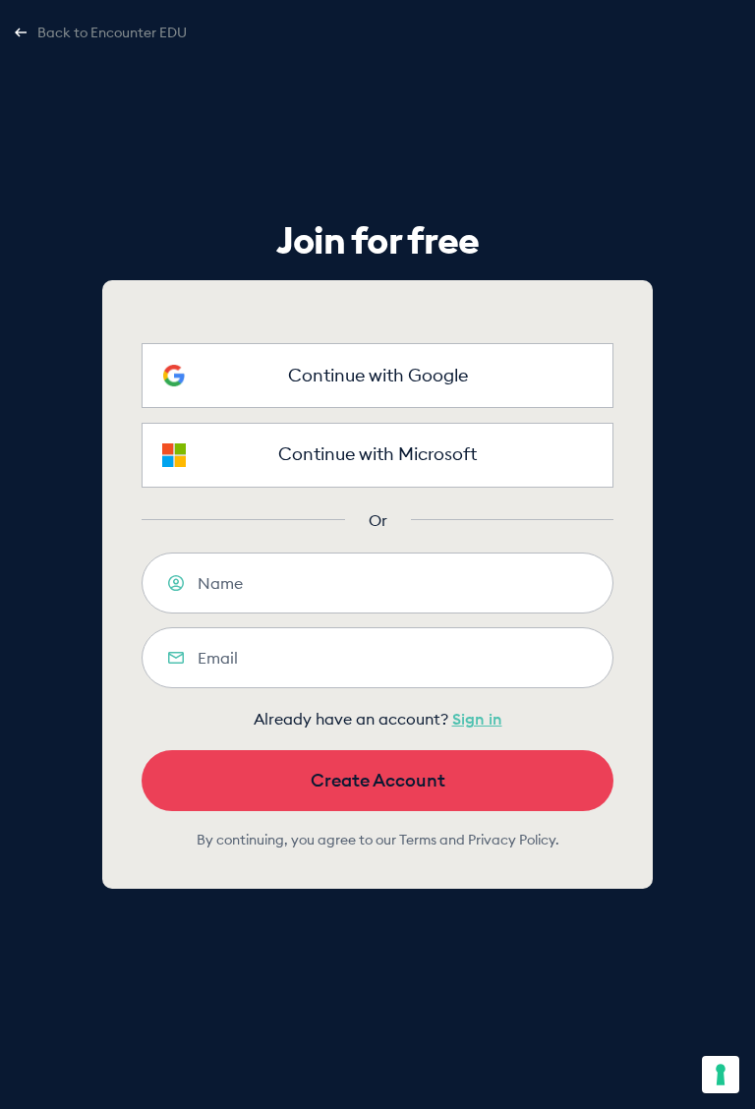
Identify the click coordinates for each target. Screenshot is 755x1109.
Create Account (378, 780)
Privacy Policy (511, 839)
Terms (417, 839)
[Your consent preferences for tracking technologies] (720, 1074)
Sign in (477, 719)
